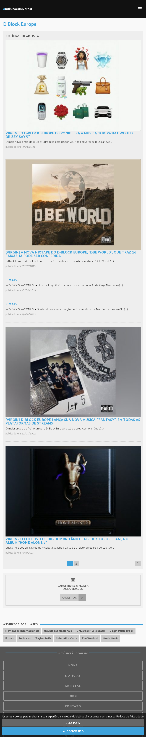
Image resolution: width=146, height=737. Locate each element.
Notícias (73, 675)
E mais (9, 638)
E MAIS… (12, 280)
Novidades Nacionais (58, 631)
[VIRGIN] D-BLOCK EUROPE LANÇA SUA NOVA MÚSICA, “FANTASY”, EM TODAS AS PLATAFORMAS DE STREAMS (73, 421)
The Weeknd (90, 638)
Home (73, 665)
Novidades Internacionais (22, 631)
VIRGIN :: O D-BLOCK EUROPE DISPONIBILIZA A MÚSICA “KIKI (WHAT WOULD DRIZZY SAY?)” (69, 135)
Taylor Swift (43, 638)
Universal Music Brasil (91, 631)
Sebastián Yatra (66, 638)
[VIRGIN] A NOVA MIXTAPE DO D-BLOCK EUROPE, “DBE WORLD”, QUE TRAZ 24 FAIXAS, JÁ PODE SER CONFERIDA (71, 254)
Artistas (73, 685)
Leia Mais (73, 723)
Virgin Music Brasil (121, 631)
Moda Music (110, 638)
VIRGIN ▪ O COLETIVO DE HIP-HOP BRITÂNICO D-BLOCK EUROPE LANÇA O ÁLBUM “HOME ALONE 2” (67, 541)
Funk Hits (25, 638)
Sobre (73, 696)
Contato (73, 706)
